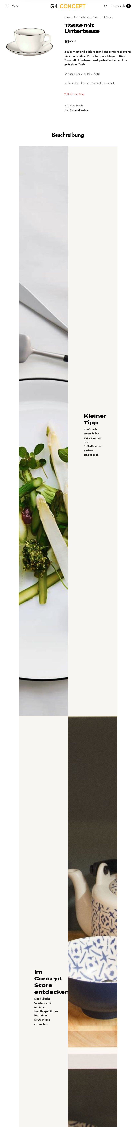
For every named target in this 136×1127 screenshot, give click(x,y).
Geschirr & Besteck (104, 17)
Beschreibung (68, 135)
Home (67, 17)
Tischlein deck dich (82, 17)
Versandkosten (79, 110)
